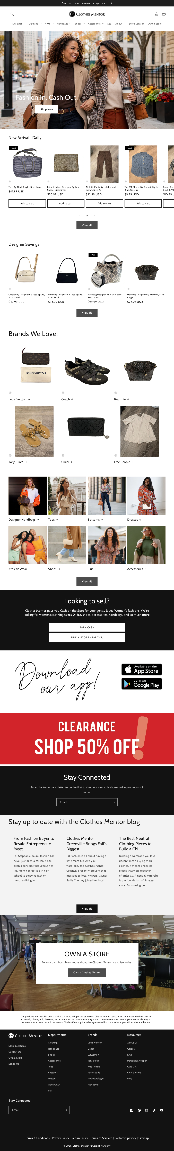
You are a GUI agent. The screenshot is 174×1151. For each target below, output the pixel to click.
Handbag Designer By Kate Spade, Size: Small (65, 296)
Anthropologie (96, 1078)
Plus (90, 569)
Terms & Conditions (37, 1138)
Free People (122, 462)
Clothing (53, 1042)
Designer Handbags (21, 519)
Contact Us (14, 1051)
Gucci (65, 462)
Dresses (132, 519)
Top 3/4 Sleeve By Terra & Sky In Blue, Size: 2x (141, 188)
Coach (65, 399)
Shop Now (46, 109)
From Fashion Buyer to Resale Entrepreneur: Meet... (34, 843)
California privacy (125, 1138)
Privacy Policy (60, 1138)
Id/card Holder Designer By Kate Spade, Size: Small (63, 188)
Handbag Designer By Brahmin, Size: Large (145, 296)
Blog (129, 1078)
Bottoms (94, 519)
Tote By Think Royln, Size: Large (25, 187)
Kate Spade (94, 1072)
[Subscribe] (113, 802)
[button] (12, 14)
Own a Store (15, 1057)
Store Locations (17, 1045)
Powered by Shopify (100, 1145)
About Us (132, 1042)
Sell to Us (13, 1063)
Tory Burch (15, 462)
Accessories (135, 569)
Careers (131, 1048)
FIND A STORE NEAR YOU (87, 637)
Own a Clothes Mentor (87, 972)
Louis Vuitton (17, 399)
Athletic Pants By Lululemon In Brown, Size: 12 (101, 188)
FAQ (129, 1054)
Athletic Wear (17, 569)
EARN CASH (87, 627)
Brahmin (120, 399)
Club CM (131, 1066)
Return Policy (80, 1138)
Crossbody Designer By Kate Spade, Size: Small (26, 296)
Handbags (53, 1048)
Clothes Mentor (81, 1145)
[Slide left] (79, 215)
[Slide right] (94, 215)
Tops (51, 519)
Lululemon (93, 1054)
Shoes (52, 569)
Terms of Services (101, 1138)
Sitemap (143, 1138)
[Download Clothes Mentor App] (87, 702)
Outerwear (53, 1084)
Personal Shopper (137, 1060)
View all (87, 225)
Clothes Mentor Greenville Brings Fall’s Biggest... (86, 843)
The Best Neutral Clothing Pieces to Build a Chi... (135, 843)
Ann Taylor (93, 1084)
